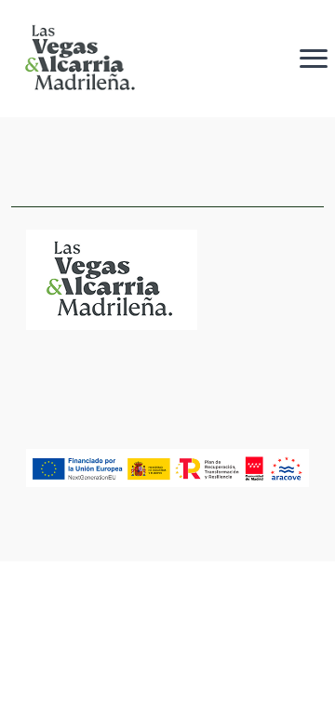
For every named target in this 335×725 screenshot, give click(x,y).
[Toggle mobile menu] (314, 58)
